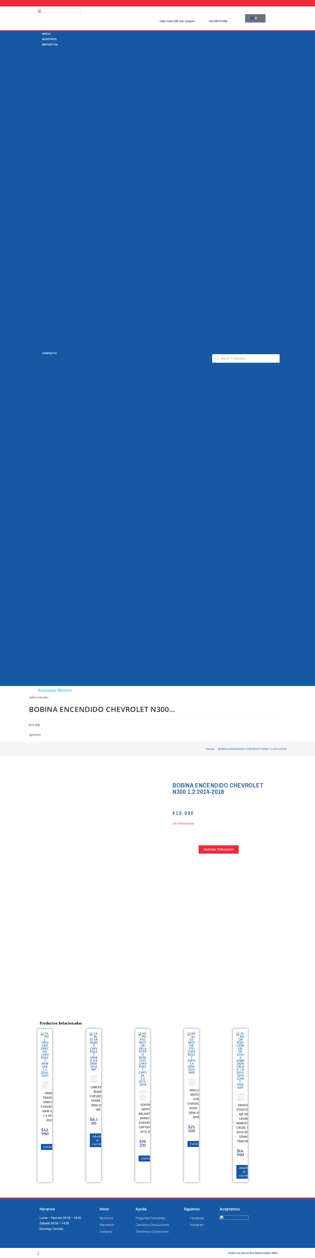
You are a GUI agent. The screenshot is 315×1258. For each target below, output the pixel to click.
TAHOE (40, 224)
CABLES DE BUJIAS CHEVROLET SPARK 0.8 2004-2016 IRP (98, 1098)
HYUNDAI (41, 280)
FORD (39, 263)
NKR (38, 156)
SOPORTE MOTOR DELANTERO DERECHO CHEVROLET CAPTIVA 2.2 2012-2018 (147, 1118)
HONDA (40, 274)
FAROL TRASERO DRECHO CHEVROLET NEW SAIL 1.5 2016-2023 (49, 1106)
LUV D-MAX (43, 139)
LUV (38, 134)
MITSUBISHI (43, 308)
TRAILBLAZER (44, 235)
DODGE (40, 257)
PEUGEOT (42, 319)
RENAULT (41, 325)
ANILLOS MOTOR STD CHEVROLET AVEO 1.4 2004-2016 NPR (196, 1103)
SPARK (40, 218)
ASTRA (40, 83)
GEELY (39, 269)
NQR (38, 168)
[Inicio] (200, 749)
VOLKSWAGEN (45, 347)
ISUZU (39, 285)
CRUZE (40, 123)
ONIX (38, 173)
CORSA (40, 117)
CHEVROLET (43, 78)
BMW (38, 50)
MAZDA (40, 302)
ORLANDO (42, 184)
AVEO (39, 89)
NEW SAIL (42, 151)
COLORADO (43, 106)
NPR (38, 162)
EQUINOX (41, 128)
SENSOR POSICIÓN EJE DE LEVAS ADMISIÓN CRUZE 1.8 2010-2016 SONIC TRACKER (243, 1123)
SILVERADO (43, 207)
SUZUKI (40, 336)
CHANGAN (42, 66)
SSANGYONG (44, 330)
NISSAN (40, 314)
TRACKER (41, 229)
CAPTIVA (41, 100)
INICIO (39, 364)
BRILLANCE (43, 55)
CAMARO (41, 94)
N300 (39, 145)
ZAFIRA (40, 252)
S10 (38, 196)
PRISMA (40, 190)
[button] (122, 358)
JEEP (39, 291)
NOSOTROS (42, 369)
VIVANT (40, 246)
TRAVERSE (42, 240)
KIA (37, 297)
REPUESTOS (50, 44)
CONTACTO (49, 353)
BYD (38, 61)
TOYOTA (40, 342)
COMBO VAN (43, 111)
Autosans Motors (55, 690)
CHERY (40, 72)
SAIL (38, 201)
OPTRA (40, 179)
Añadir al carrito (97, 1140)
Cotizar (49, 1146)
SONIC (39, 212)
